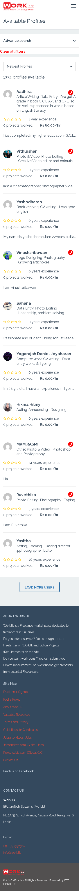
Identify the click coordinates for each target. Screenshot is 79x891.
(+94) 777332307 (14, 846)
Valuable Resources (16, 714)
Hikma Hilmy (28, 404)
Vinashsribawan (31, 252)
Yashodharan (29, 202)
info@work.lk (12, 852)
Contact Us (10, 760)
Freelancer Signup (15, 692)
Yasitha (23, 541)
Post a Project (12, 699)
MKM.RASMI (27, 444)
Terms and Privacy (16, 722)
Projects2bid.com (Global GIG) (23, 752)
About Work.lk (12, 707)
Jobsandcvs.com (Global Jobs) (24, 745)
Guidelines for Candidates (20, 730)
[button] (73, 6)
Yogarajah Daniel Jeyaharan (43, 353)
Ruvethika (26, 494)
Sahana (23, 303)
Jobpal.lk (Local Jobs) (17, 737)
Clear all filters (12, 51)
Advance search (17, 41)
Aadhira (24, 91)
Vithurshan (27, 151)
